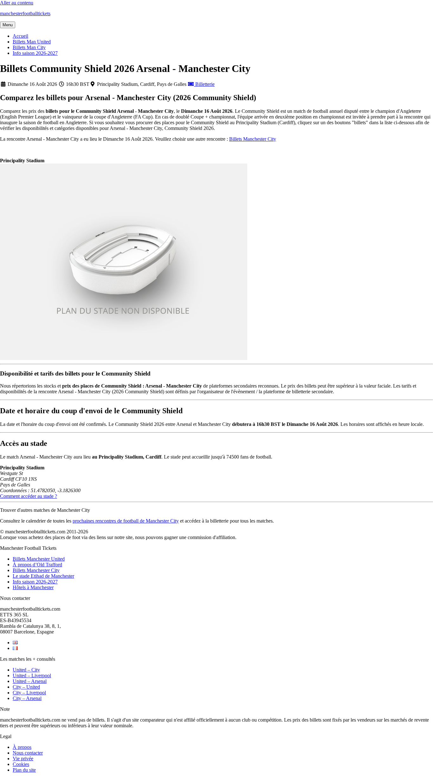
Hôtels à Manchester (33, 587)
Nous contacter (28, 752)
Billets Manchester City (252, 139)
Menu (8, 25)
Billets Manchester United (39, 559)
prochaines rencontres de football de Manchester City (126, 521)
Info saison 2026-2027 (35, 53)
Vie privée (23, 758)
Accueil (20, 36)
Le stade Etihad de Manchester (43, 576)
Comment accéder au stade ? (28, 496)
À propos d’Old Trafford (37, 564)
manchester (25, 13)
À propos (22, 747)
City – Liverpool (29, 692)
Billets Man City (29, 47)
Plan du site (24, 770)
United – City (26, 669)
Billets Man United (32, 41)
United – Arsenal (30, 681)
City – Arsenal (27, 698)
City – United (26, 687)
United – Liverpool (32, 675)
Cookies (21, 764)
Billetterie (204, 84)
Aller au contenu (16, 2)
